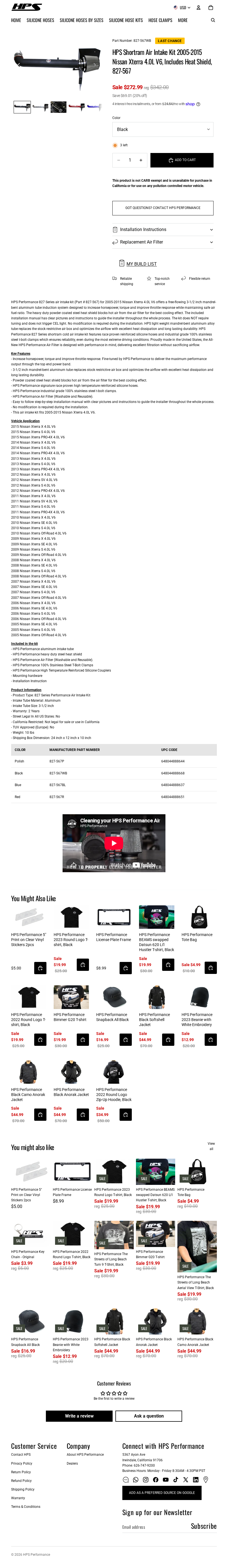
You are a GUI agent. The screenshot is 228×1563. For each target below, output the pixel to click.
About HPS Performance (85, 1455)
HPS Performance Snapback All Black (112, 1017)
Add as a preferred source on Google (162, 1493)
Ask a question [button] (149, 1416)
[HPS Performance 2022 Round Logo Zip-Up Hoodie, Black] (114, 1072)
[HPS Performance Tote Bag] (199, 917)
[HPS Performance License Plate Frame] (114, 917)
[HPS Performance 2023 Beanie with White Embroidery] (199, 997)
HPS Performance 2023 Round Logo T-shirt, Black (71, 939)
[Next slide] (96, 66)
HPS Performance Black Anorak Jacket (71, 1092)
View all (211, 1146)
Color (116, 118)
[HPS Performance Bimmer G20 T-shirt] (71, 997)
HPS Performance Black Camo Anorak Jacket (28, 1094)
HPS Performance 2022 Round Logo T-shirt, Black (28, 1019)
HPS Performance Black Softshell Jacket (154, 1019)
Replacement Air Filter (141, 242)
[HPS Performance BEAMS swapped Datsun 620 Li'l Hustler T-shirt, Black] (156, 917)
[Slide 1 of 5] (22, 107)
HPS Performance (36, 1555)
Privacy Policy (21, 1463)
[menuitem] (182, 20)
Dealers (72, 1463)
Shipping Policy (22, 1489)
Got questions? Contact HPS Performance (162, 208)
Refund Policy (21, 1481)
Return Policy (21, 1472)
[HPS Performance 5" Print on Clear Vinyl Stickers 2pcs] (28, 917)
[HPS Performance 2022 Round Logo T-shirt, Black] (28, 997)
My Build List (142, 264)
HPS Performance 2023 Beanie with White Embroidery (197, 1019)
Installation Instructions (143, 229)
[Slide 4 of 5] (77, 107)
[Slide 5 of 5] (95, 107)
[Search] (213, 20)
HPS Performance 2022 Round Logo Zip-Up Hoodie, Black (114, 1094)
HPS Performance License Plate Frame (113, 937)
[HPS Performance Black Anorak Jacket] (71, 1072)
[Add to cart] (40, 968)
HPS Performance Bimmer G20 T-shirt (70, 1017)
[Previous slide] (17, 66)
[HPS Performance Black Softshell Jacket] (156, 997)
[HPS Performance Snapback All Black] (114, 997)
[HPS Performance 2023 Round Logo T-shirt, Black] (71, 917)
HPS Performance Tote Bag (197, 937)
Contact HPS (21, 1455)
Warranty (18, 1498)
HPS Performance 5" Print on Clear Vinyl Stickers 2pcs (28, 939)
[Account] (198, 7)
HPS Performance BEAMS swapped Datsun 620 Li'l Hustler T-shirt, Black (156, 942)
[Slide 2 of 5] (40, 107)
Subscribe (204, 1526)
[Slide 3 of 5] (58, 107)
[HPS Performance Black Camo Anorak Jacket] (28, 1072)
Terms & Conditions (25, 1507)
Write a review (79, 1416)
